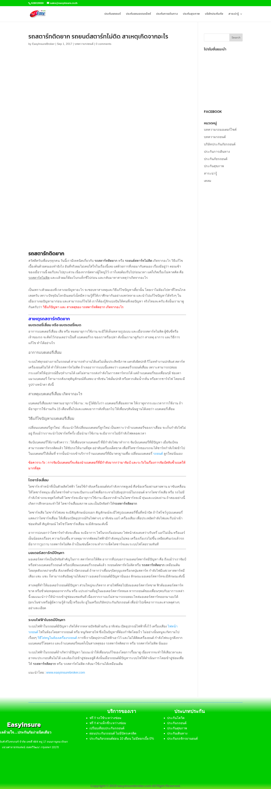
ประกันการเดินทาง (167, 14)
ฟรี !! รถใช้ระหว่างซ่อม (105, 718)
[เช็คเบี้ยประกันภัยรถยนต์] (223, 101)
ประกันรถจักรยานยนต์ (182, 738)
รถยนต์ (158, 453)
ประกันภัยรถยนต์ (215, 159)
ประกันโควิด (176, 718)
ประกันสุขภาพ (191, 14)
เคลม (207, 180)
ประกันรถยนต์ (112, 14)
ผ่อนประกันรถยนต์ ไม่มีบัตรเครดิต (112, 733)
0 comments (103, 43)
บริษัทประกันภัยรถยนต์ (219, 144)
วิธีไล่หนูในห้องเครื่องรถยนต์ (57, 637)
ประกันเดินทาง (177, 733)
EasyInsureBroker (43, 43)
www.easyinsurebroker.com (65, 672)
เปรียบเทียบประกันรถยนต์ (106, 728)
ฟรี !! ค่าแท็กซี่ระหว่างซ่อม (107, 723)
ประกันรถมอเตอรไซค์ (138, 14)
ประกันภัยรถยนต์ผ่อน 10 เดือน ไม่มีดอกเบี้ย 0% (121, 738)
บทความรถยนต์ (84, 43)
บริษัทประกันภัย (214, 14)
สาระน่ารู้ (233, 14)
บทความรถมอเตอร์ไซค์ (220, 129)
